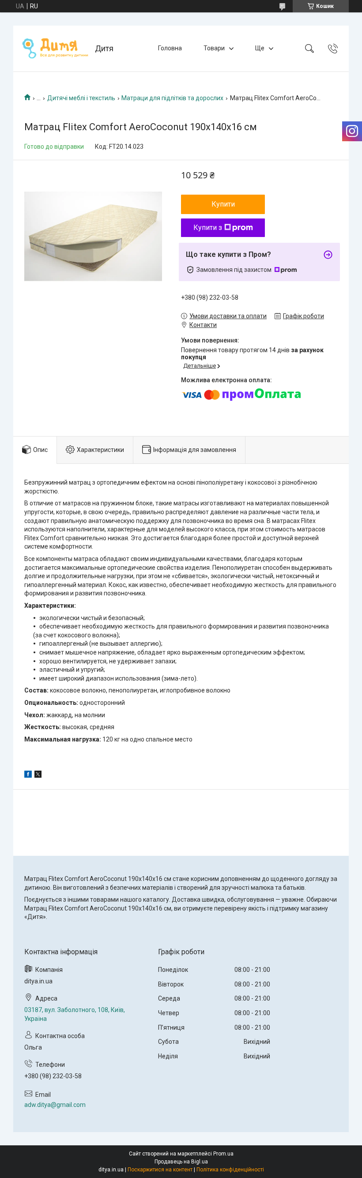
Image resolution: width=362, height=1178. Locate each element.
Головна (170, 48)
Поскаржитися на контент (160, 1170)
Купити (223, 204)
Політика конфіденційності (230, 1170)
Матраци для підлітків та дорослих (172, 98)
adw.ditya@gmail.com (55, 1104)
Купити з (207, 227)
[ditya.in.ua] (55, 48)
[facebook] (28, 775)
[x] (37, 775)
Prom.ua (223, 1154)
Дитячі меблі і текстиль (81, 98)
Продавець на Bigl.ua (181, 1162)
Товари (214, 48)
